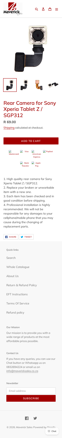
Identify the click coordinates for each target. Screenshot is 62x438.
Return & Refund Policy (21, 285)
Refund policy (15, 312)
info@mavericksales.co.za (22, 371)
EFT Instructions (17, 294)
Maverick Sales (24, 427)
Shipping (8, 127)
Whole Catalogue (17, 267)
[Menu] (56, 9)
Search (11, 258)
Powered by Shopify (44, 427)
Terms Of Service (17, 303)
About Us (12, 276)
